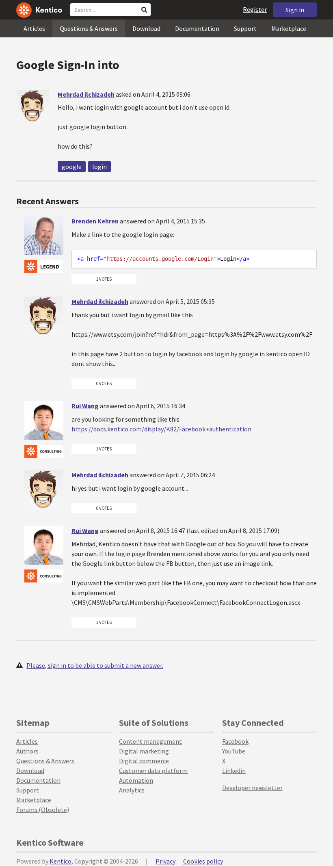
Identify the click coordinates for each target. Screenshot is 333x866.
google (72, 166)
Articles (34, 28)
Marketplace (288, 28)
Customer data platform (153, 770)
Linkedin (234, 770)
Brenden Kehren (95, 221)
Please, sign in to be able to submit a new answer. (94, 665)
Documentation (197, 28)
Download (146, 28)
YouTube (233, 751)
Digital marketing (144, 751)
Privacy (165, 861)
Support (245, 28)
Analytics (132, 790)
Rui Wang (85, 406)
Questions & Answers (89, 28)
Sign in (294, 10)
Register (255, 9)
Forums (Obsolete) (42, 809)
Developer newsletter (252, 788)
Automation (136, 780)
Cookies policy (203, 861)
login (99, 166)
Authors (27, 751)
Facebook (235, 741)
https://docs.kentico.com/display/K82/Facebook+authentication (161, 429)
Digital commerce (144, 761)
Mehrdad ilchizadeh (86, 94)
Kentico (60, 861)
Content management (150, 741)
